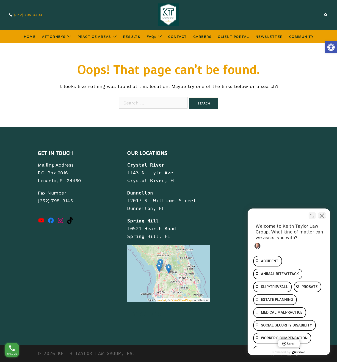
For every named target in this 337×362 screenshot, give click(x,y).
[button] (331, 47)
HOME (30, 36)
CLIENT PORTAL (233, 36)
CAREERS (202, 36)
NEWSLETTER (269, 36)
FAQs (151, 36)
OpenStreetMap (181, 300)
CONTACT (177, 36)
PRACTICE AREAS (94, 36)
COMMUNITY (301, 36)
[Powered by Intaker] (298, 352)
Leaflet (161, 300)
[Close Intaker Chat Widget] (322, 215)
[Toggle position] (312, 215)
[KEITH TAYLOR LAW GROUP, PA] (168, 14)
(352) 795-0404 (28, 15)
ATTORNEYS (54, 36)
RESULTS (131, 36)
